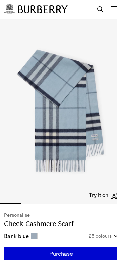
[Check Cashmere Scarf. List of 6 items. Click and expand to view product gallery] (61, 111)
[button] (103, 195)
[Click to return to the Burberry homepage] (43, 9)
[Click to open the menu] (114, 9)
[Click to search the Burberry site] (100, 9)
